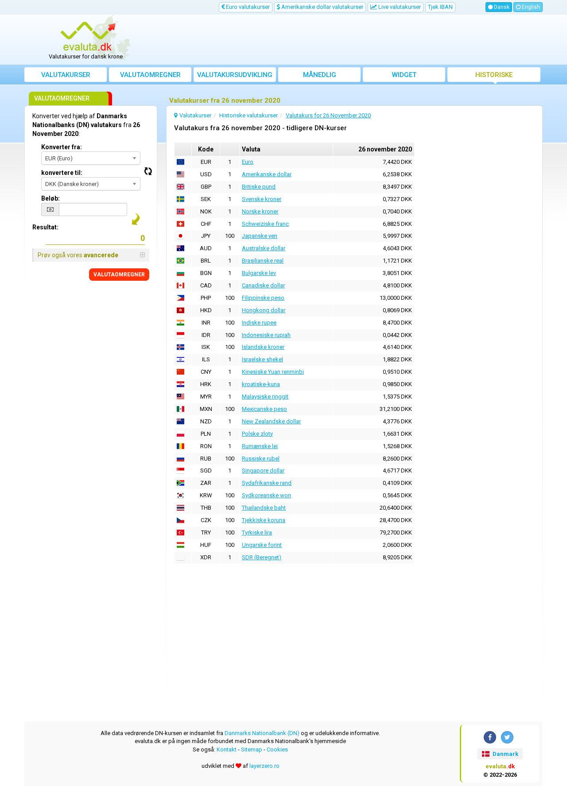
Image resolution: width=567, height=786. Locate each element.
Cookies (277, 749)
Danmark (504, 754)
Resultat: (45, 227)
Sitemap (251, 749)
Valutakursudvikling (234, 75)
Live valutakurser (399, 7)
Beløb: (50, 198)
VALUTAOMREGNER (119, 274)
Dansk (501, 7)
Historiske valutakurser (494, 76)
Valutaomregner (150, 75)
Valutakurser (65, 75)
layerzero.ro (264, 766)
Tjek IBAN (440, 7)
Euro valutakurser (247, 7)
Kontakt (227, 749)
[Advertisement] (348, 40)
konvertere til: (61, 172)
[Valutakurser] (89, 36)
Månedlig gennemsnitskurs (319, 76)
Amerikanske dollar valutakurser (321, 7)
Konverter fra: (61, 147)
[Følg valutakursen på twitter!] (507, 737)
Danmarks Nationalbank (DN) (262, 733)
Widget (404, 75)
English (530, 7)
